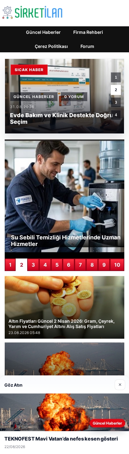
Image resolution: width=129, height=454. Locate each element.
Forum (87, 46)
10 (117, 265)
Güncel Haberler (43, 32)
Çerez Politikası (51, 46)
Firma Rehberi (88, 32)
